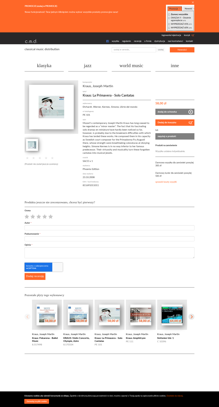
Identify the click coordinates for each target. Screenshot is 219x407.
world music (131, 65)
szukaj (160, 50)
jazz (87, 65)
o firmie (147, 41)
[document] (110, 399)
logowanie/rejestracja (171, 35)
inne (175, 65)
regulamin (126, 41)
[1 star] (26, 216)
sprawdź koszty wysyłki (166, 182)
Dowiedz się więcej (175, 396)
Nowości (182, 50)
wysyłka (115, 41)
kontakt (189, 41)
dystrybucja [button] (159, 41)
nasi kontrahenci (175, 41)
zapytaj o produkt (167, 136)
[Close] (192, 2)
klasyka (44, 65)
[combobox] (134, 49)
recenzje (137, 41)
